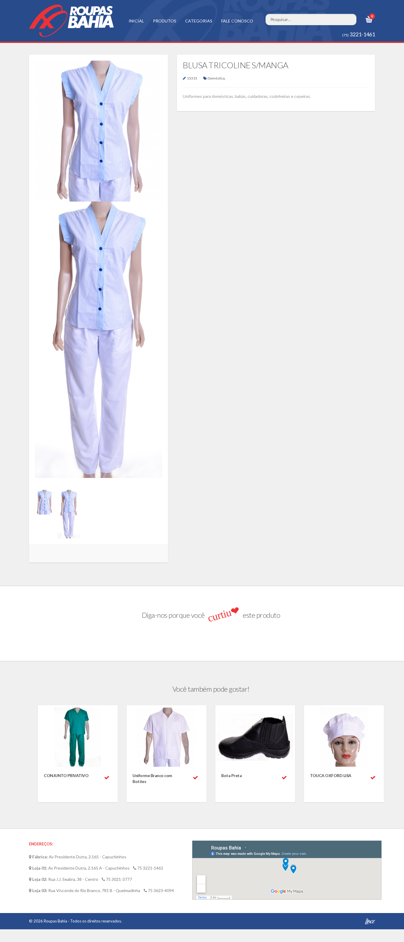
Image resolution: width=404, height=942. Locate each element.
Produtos (164, 20)
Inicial (136, 20)
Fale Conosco (237, 20)
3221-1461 (358, 34)
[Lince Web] (370, 923)
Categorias (198, 20)
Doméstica (216, 78)
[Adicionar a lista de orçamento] (107, 777)
